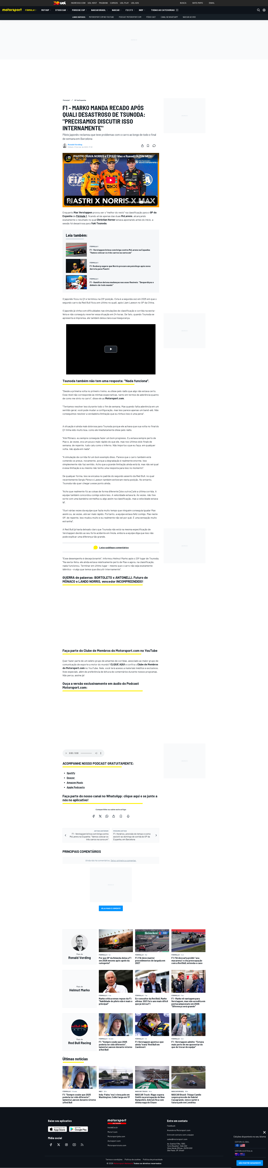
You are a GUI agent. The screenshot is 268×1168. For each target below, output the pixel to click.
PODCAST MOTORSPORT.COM (130, 17)
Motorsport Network (123, 1163)
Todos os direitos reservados (147, 1163)
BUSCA (183, 3)
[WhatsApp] (107, 816)
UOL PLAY (124, 3)
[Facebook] (93, 816)
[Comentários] (155, 145)
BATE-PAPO (197, 3)
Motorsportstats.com (117, 1145)
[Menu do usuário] (264, 10)
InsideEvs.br (113, 1127)
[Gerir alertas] (128, 816)
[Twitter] (100, 816)
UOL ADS (135, 3)
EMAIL (212, 3)
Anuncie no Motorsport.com (178, 1130)
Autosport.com (114, 1141)
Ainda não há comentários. (110, 860)
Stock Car (60, 10)
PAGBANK (103, 3)
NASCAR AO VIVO (189, 17)
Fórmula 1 (30, 10)
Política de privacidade (152, 1159)
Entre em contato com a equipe (180, 1135)
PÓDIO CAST (151, 17)
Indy (141, 10)
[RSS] (82, 1144)
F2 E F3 (129, 10)
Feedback (171, 1126)
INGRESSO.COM (78, 3)
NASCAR (115, 10)
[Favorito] (148, 145)
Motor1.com (112, 1132)
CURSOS (114, 3)
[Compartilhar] (142, 145)
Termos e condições (114, 1159)
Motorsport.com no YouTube (101, 17)
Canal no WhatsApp (169, 17)
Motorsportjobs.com (116, 1136)
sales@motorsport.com (177, 1139)
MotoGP (45, 10)
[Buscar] (258, 10)
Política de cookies (133, 1159)
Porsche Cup (78, 10)
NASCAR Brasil (98, 10)
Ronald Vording (75, 145)
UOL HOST (92, 3)
